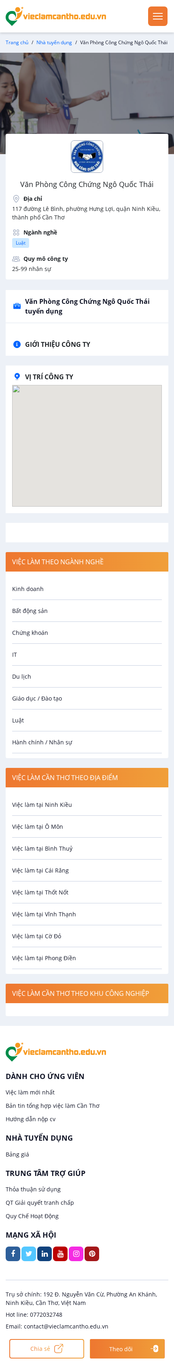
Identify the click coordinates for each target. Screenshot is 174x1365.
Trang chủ (17, 42)
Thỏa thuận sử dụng (33, 1189)
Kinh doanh (28, 589)
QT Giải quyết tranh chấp (40, 1202)
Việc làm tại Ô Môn (37, 826)
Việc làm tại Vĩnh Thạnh (44, 914)
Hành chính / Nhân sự (42, 742)
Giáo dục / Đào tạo (37, 698)
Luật (20, 242)
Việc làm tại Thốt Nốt (40, 892)
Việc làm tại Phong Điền (44, 958)
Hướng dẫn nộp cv (30, 1119)
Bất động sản (30, 611)
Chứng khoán (30, 632)
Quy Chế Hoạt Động (32, 1216)
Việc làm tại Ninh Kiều (42, 804)
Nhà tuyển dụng (54, 42)
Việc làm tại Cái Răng (40, 870)
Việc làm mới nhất (30, 1092)
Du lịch (21, 676)
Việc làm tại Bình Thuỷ (42, 848)
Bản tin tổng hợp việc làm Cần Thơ (53, 1105)
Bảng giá (17, 1154)
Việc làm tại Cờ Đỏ (36, 936)
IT (14, 654)
